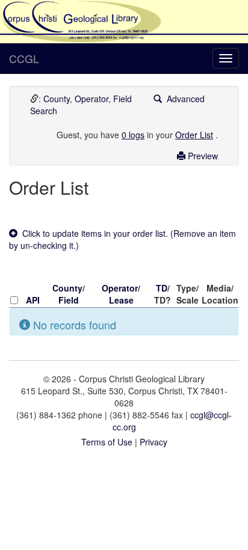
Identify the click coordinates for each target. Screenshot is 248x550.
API (33, 300)
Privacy (153, 442)
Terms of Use (106, 442)
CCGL (24, 58)
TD (161, 288)
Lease (121, 300)
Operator (91, 99)
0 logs (133, 135)
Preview (201, 156)
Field (122, 99)
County (56, 99)
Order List (194, 135)
